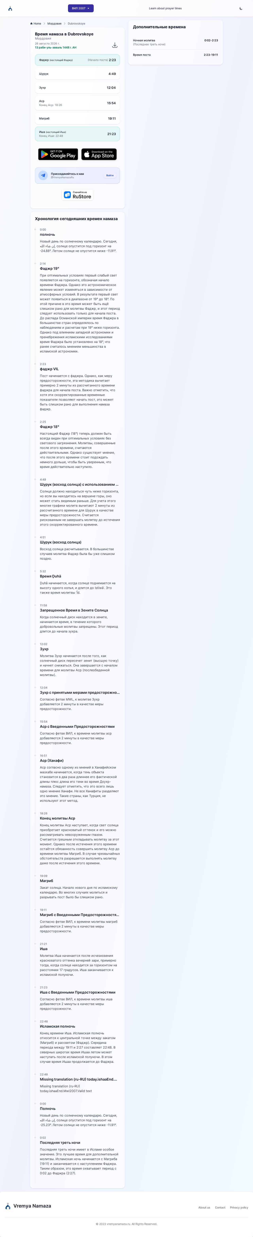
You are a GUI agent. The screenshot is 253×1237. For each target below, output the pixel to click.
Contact (220, 1207)
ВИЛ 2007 (78, 8)
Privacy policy (239, 1207)
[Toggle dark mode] (241, 8)
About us (204, 1207)
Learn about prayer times (165, 8)
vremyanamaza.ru (118, 1224)
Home (37, 23)
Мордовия (54, 23)
